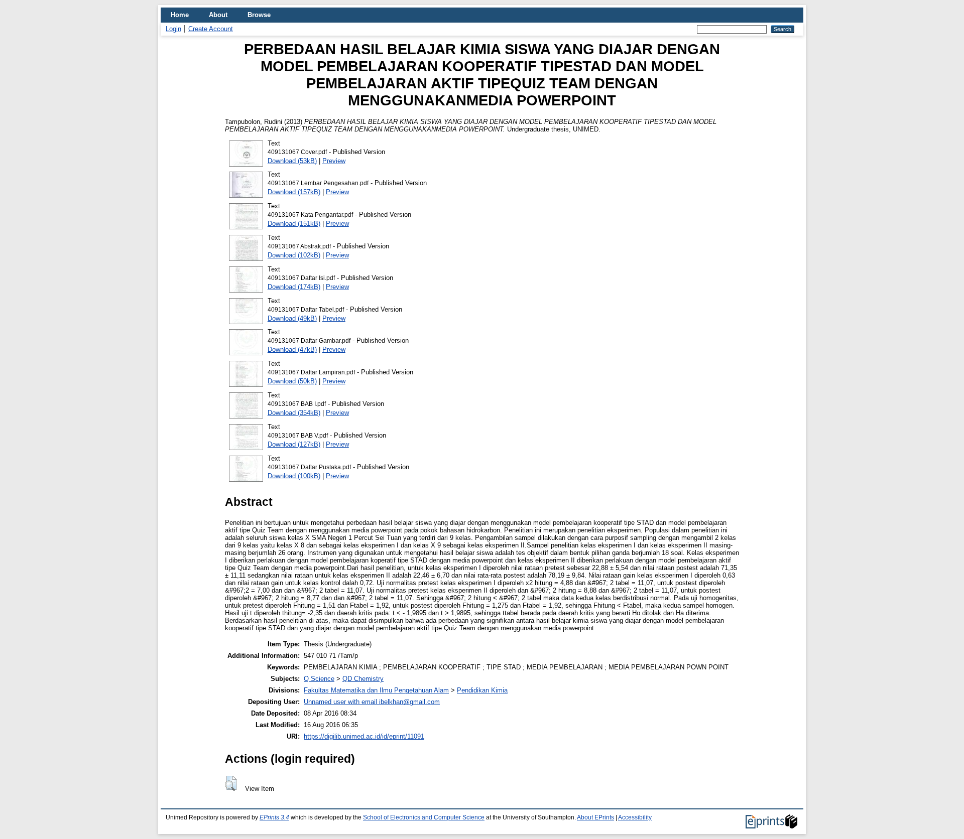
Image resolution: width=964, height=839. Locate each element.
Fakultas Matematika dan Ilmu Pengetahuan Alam (376, 690)
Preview (333, 161)
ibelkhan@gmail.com (409, 702)
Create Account (210, 29)
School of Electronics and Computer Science (424, 817)
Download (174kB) (294, 287)
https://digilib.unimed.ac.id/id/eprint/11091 (364, 736)
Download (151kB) (294, 223)
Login (173, 29)
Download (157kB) (294, 192)
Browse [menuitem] (259, 15)
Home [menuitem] (180, 15)
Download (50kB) (292, 381)
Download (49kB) (292, 318)
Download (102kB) (294, 255)
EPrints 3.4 (274, 817)
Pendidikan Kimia (482, 690)
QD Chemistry (363, 678)
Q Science (319, 678)
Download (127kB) (294, 444)
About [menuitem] (218, 15)
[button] (230, 783)
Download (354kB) (294, 412)
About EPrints (595, 817)
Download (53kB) (292, 161)
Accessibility (635, 817)
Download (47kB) (292, 349)
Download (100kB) (294, 476)
